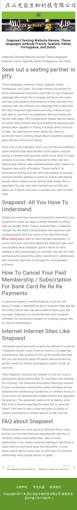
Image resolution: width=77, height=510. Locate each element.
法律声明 (21, 487)
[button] (39, 14)
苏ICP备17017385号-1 (39, 498)
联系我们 (55, 487)
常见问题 (39, 487)
